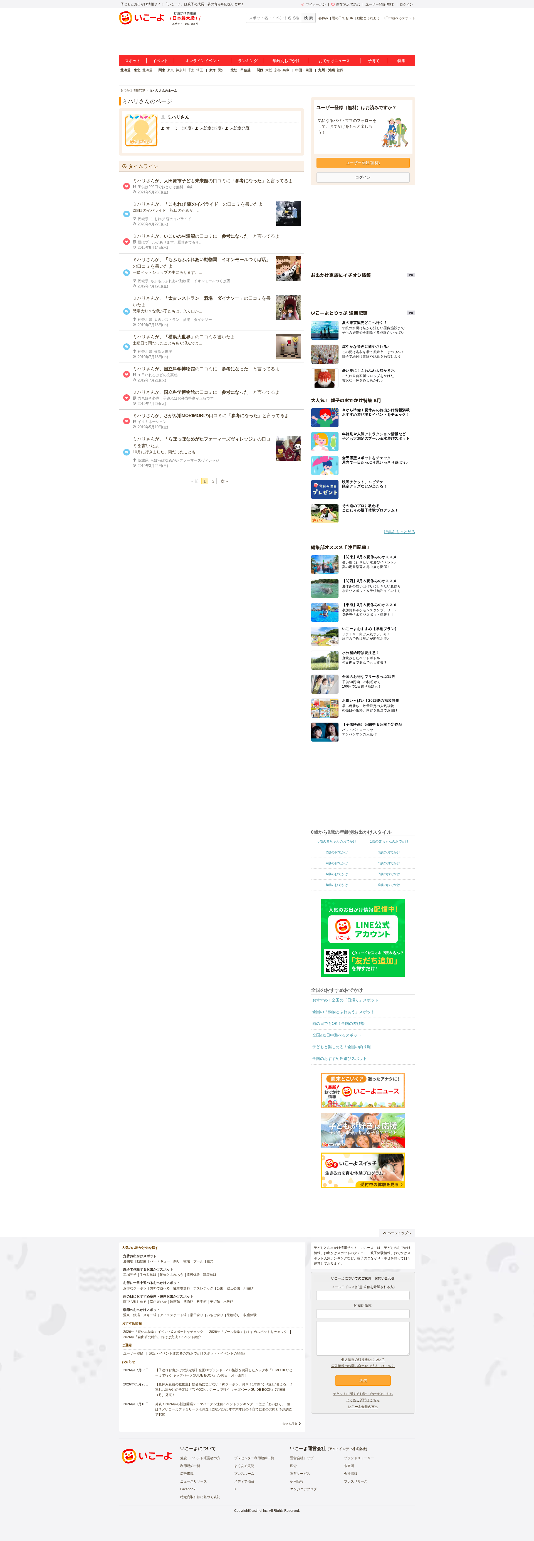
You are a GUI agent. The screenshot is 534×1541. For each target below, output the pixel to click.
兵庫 (286, 70)
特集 (401, 60)
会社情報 (350, 1474)
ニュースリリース (193, 1481)
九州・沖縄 (326, 70)
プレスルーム (244, 1474)
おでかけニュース (334, 60)
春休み (323, 18)
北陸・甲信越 (241, 70)
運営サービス (300, 1474)
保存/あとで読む (348, 4)
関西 (260, 70)
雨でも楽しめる (135, 1302)
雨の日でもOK (342, 18)
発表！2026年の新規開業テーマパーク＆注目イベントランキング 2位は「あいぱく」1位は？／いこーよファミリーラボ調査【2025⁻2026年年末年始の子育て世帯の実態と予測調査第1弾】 (223, 1409)
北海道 (147, 70)
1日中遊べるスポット (399, 18)
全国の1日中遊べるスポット (336, 1035)
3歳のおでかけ (389, 852)
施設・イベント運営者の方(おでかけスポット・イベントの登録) (197, 1353)
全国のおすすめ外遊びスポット (339, 1058)
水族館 (228, 1302)
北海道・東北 (130, 70)
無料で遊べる (160, 1288)
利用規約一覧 (190, 1466)
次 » (224, 481)
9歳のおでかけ (389, 885)
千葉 (191, 70)
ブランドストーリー (359, 1458)
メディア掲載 (244, 1481)
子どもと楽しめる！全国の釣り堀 (341, 1047)
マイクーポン (316, 4)
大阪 (268, 70)
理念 (293, 1466)
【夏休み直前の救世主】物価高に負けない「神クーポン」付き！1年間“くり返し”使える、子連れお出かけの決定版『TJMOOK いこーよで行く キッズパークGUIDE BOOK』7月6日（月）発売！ (224, 1389)
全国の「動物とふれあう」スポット (343, 1012)
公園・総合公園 (228, 1288)
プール (198, 1261)
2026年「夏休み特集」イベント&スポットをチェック (163, 1332)
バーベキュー (160, 1261)
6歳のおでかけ (337, 874)
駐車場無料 (181, 1288)
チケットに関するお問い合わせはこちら (363, 1394)
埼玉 (199, 70)
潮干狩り (196, 1315)
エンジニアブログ (303, 1489)
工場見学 (130, 1275)
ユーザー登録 (133, 1353)
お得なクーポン (135, 1288)
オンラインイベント (202, 60)
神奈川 (181, 70)
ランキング (248, 60)
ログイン (406, 4)
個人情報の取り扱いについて (363, 1360)
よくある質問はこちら (363, 1400)
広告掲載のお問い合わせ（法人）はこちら (363, 1366)
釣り (176, 1261)
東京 (170, 70)
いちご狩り (215, 1315)
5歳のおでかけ (389, 863)
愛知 (221, 70)
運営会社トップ (301, 1458)
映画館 (175, 1302)
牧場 (186, 1261)
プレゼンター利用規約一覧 (254, 1458)
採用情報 (296, 1481)
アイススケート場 (173, 1315)
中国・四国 (303, 70)
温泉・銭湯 (131, 1315)
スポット (132, 60)
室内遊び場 (158, 1302)
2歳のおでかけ (337, 852)
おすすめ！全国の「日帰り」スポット (345, 1000)
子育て (374, 60)
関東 (162, 70)
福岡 (340, 70)
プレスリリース (355, 1481)
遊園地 (128, 1261)
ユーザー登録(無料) (379, 4)
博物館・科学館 (195, 1302)
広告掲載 (187, 1474)
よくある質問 (244, 1466)
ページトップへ (399, 1233)
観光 (210, 1261)
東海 (212, 70)
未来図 (349, 1466)
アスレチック (203, 1288)
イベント (160, 60)
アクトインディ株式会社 (347, 1449)
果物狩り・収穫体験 (242, 1315)
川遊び (248, 1288)
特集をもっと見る (399, 532)
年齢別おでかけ (286, 60)
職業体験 (210, 1275)
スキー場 (150, 1315)
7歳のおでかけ (389, 874)
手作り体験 (148, 1275)
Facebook (187, 1489)
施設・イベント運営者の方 (200, 1458)
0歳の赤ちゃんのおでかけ (337, 841)
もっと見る (289, 1423)
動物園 (142, 1261)
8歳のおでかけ (337, 885)
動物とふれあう (368, 18)
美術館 (215, 1302)
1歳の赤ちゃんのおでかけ (389, 841)
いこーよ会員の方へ (363, 1407)
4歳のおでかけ (337, 863)
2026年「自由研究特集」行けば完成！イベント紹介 (162, 1337)
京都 (277, 70)
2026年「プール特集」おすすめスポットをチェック (248, 1332)
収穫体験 (193, 1275)
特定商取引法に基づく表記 (200, 1497)
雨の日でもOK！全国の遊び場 (338, 1023)
